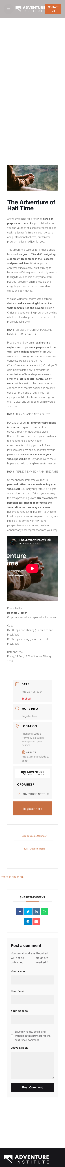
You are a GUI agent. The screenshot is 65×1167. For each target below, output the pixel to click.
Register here (29, 716)
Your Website (19, 1010)
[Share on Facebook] (19, 911)
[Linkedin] (36, 911)
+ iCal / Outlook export (33, 848)
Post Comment (32, 1087)
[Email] (36, 921)
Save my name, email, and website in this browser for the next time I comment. (33, 1035)
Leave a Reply (19, 1047)
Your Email (17, 991)
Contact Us (53, 8)
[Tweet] (28, 911)
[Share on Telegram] (28, 921)
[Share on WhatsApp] (44, 911)
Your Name (18, 971)
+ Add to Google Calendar (33, 836)
